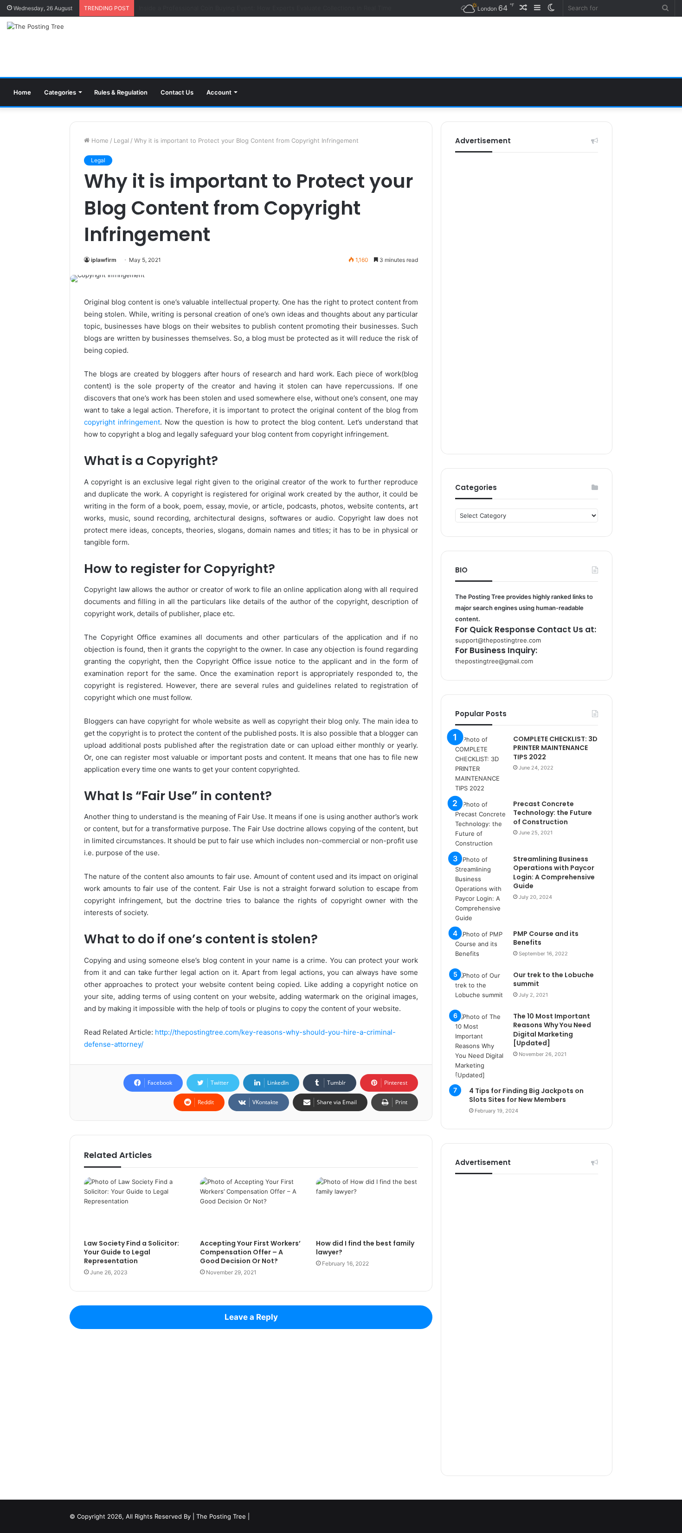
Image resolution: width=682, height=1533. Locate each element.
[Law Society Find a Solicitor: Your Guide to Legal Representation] (135, 1205)
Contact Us (177, 92)
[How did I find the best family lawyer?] (367, 1205)
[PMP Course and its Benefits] (480, 946)
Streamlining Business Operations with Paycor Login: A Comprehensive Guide (554, 872)
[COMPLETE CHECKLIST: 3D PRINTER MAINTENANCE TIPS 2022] (480, 764)
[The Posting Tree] (35, 26)
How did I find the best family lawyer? (365, 1248)
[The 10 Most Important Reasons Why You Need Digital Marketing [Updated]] (480, 1046)
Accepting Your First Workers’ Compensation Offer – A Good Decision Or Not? (250, 1252)
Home (22, 92)
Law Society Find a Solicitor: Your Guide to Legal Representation (131, 1252)
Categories (60, 92)
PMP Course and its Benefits (546, 938)
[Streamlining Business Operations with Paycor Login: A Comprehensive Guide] (480, 889)
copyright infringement (122, 422)
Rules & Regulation (121, 92)
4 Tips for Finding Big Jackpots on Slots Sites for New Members (526, 1095)
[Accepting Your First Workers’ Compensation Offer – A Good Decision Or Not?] (251, 1205)
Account (219, 92)
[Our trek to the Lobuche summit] (480, 988)
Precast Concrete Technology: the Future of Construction (552, 813)
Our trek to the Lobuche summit (553, 979)
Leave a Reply (251, 1317)
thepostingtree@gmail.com (494, 661)
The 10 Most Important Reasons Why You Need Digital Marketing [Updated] (552, 1029)
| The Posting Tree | (221, 1516)
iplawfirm (103, 259)
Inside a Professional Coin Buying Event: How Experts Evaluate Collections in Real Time (265, 8)
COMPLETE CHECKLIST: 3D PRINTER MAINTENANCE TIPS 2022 (555, 748)
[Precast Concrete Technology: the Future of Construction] (480, 824)
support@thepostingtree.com (498, 640)
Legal (121, 140)
